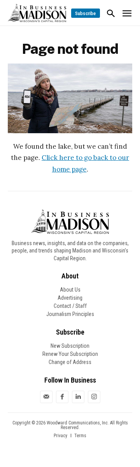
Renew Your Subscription (70, 354)
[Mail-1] (46, 397)
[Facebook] (62, 397)
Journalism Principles (70, 314)
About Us (70, 290)
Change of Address (70, 362)
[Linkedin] (78, 397)
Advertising (70, 298)
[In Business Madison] (37, 13)
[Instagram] (94, 397)
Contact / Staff (70, 306)
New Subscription (70, 346)
